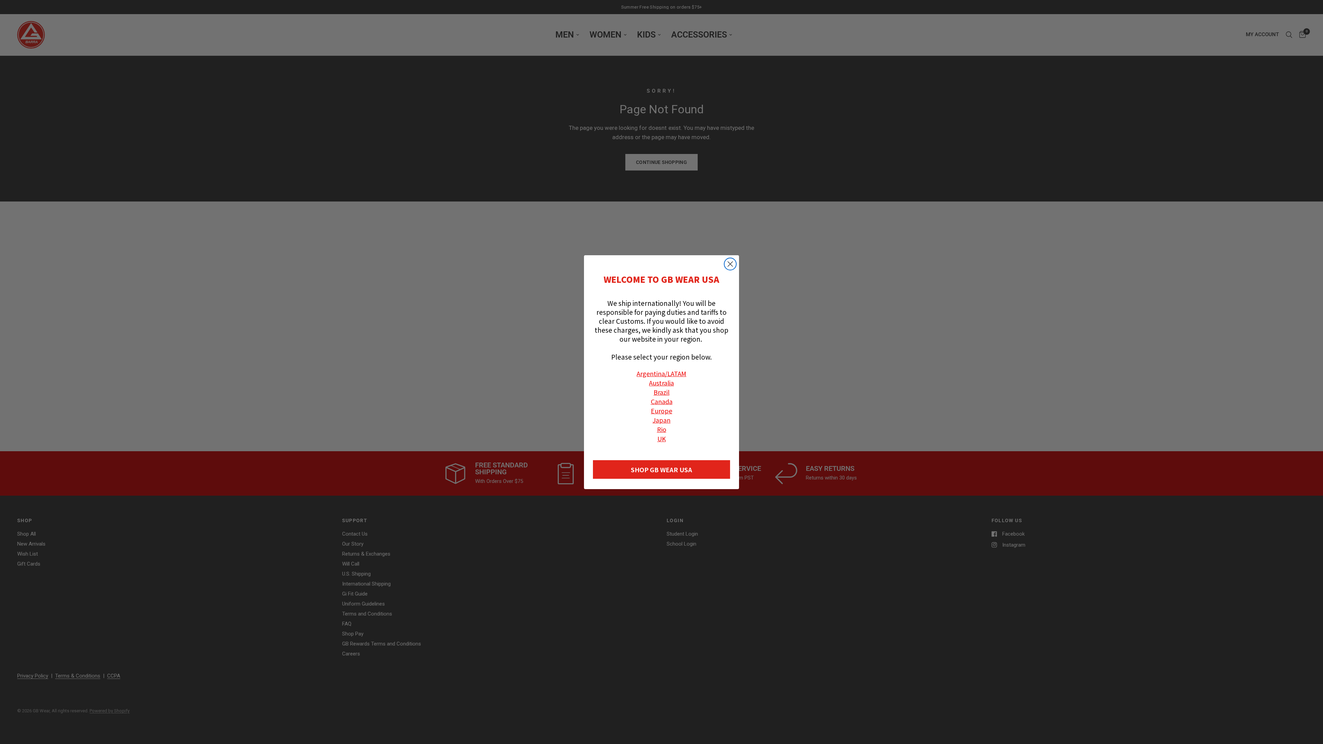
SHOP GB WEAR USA (661, 469)
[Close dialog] (730, 264)
